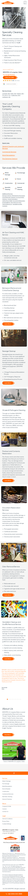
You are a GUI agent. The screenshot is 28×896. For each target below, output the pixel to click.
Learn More (8, 324)
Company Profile (6, 806)
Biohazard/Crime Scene (18, 195)
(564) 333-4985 (9, 77)
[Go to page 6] (16, 699)
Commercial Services (9, 152)
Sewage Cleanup (6, 195)
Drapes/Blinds (6, 202)
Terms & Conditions (7, 818)
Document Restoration (19, 201)
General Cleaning (7, 799)
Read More (8, 734)
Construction (5, 791)
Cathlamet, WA (6, 97)
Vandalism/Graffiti (17, 204)
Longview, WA (6, 93)
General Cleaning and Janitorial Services (13, 147)
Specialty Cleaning (7, 796)
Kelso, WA (13, 93)
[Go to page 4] (12, 699)
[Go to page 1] (7, 699)
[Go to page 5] (14, 699)
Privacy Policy (5, 821)
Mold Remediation (8, 155)
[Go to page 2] (9, 699)
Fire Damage (5, 783)
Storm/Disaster (6, 789)
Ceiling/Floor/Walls (7, 201)
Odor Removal (14, 202)
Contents (4, 206)
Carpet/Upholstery (13, 199)
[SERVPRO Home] (7, 3)
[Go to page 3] (11, 699)
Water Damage (6, 781)
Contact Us (5, 811)
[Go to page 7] (17, 699)
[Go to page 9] (20, 699)
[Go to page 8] (19, 699)
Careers (4, 809)
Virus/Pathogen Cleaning (9, 197)
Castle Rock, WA (15, 95)
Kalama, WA (20, 93)
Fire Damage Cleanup (9, 159)
